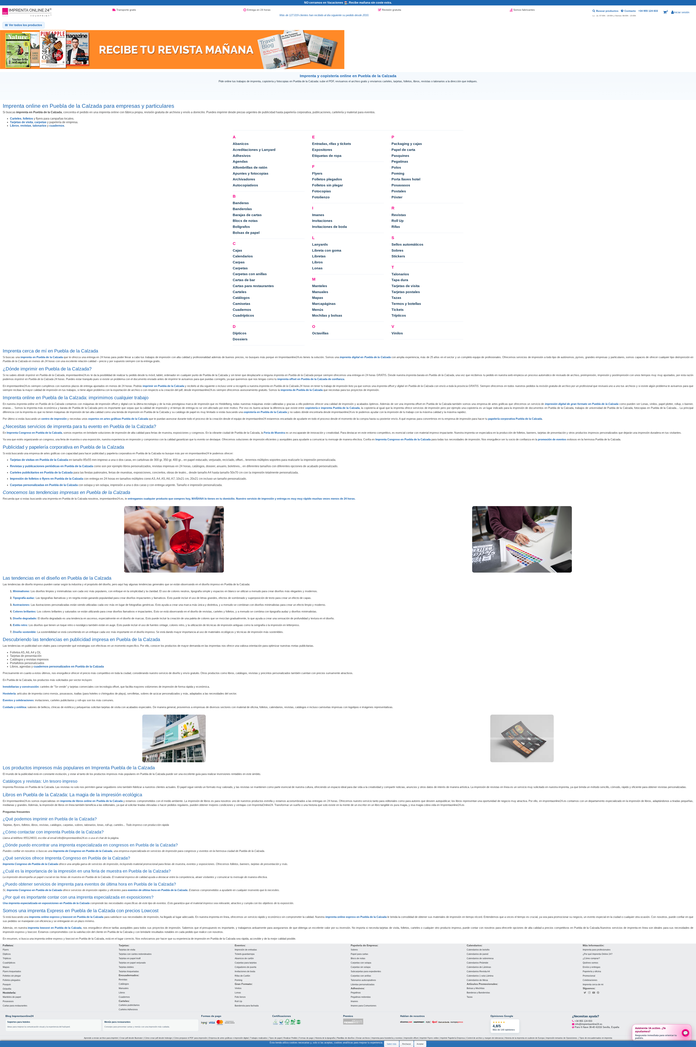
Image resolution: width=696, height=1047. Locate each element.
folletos (28, 118)
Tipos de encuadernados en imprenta (595, 1038)
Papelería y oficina (592, 971)
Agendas (240, 161)
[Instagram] (589, 992)
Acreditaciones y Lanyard (254, 150)
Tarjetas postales (406, 292)
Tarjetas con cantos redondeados (135, 954)
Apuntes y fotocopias (250, 173)
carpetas (40, 122)
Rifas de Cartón (242, 975)
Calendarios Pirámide (477, 962)
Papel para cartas (359, 954)
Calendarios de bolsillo (478, 949)
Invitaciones (322, 221)
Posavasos (401, 185)
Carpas (239, 262)
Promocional (589, 975)
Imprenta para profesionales (596, 949)
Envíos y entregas (591, 967)
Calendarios (243, 256)
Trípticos (399, 315)
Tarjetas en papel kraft (129, 958)
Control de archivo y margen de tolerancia (484, 1038)
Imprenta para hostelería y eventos (387, 1038)
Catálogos (241, 298)
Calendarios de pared (477, 954)
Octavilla (7, 988)
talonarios (39, 125)
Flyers (317, 173)
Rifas (396, 227)
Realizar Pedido (290, 1038)
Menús (317, 310)
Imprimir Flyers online (429, 1038)
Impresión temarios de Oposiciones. (562, 1038)
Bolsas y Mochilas (475, 988)
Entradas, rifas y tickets (331, 144)
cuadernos (56, 125)
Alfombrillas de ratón (250, 167)
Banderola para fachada (247, 1005)
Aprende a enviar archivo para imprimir (101, 1038)
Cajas (237, 250)
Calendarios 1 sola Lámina (480, 975)
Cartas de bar (244, 280)
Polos (396, 167)
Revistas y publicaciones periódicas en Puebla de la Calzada (51, 466)
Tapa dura (400, 280)
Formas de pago (306, 1038)
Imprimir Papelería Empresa (452, 1038)
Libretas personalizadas (362, 984)
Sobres (397, 250)
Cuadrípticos (243, 315)
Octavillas (320, 333)
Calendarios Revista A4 (478, 971)
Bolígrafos (241, 227)
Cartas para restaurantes (253, 286)
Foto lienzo (240, 997)
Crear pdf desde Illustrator (131, 1038)
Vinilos (397, 333)
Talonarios (400, 274)
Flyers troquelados (12, 971)
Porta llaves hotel (406, 179)
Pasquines (400, 156)
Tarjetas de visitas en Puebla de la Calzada (39, 459)
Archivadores (244, 179)
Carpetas (240, 268)
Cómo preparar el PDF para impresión (190, 1038)
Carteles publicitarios (129, 1005)
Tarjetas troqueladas (129, 971)
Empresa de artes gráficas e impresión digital (228, 1038)
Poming (398, 173)
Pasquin (7, 984)
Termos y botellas (406, 304)
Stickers (398, 256)
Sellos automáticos (407, 244)
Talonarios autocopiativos (363, 980)
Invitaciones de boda (329, 227)
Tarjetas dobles (126, 967)
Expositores (322, 150)
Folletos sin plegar (327, 185)
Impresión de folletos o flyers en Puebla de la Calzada (46, 478)
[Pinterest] (598, 992)
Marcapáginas (324, 304)
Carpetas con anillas (250, 274)
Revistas (399, 215)
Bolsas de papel (246, 233)
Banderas (241, 203)
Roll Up (398, 221)
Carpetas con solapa (361, 962)
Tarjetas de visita (21, 122)
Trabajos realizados (258, 1038)
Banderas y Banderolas (478, 992)
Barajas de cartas (247, 215)
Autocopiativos (245, 185)
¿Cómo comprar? (591, 958)
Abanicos (241, 144)
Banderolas (242, 209)
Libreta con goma (326, 250)
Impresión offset (411, 1038)
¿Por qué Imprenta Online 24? (597, 954)
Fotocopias (321, 191)
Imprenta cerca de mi (593, 984)
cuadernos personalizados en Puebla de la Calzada (69, 666)
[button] (666, 12)
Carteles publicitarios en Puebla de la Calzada (41, 472)
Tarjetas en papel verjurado (132, 962)
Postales (399, 191)
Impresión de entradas (246, 949)
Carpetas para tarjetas (246, 962)
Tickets (398, 310)
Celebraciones (590, 980)
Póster (397, 197)
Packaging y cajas (407, 144)
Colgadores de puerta (245, 967)
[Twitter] (585, 992)
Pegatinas (400, 161)
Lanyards (320, 244)
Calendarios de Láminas (479, 967)
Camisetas (241, 304)
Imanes (318, 215)
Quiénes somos (590, 962)
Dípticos (239, 333)
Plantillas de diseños (346, 1038)
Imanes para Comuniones (363, 1005)
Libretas (319, 256)
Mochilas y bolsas (327, 315)
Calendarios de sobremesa (480, 958)
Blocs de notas (245, 221)
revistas (25, 125)
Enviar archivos (363, 1038)
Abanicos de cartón (244, 958)
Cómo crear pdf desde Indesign (158, 1038)
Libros (14, 125)
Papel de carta (403, 150)
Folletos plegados (327, 179)
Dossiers (240, 339)
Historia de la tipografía (325, 1038)
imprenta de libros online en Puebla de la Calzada (91, 800)
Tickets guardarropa (244, 954)
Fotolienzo (321, 197)
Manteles (319, 286)
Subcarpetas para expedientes (366, 971)
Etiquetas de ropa (326, 156)
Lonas (317, 268)
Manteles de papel (12, 997)
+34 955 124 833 (648, 10)
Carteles (15, 118)
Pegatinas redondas (361, 997)
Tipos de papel (275, 1038)
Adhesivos (242, 156)
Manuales (320, 292)
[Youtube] (593, 992)
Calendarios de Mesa (477, 980)
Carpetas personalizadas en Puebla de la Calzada (44, 485)
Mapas (317, 298)
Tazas (396, 298)
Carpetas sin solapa (360, 967)
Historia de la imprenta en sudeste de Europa (524, 1038)
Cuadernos (242, 310)
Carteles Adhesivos (128, 1009)
